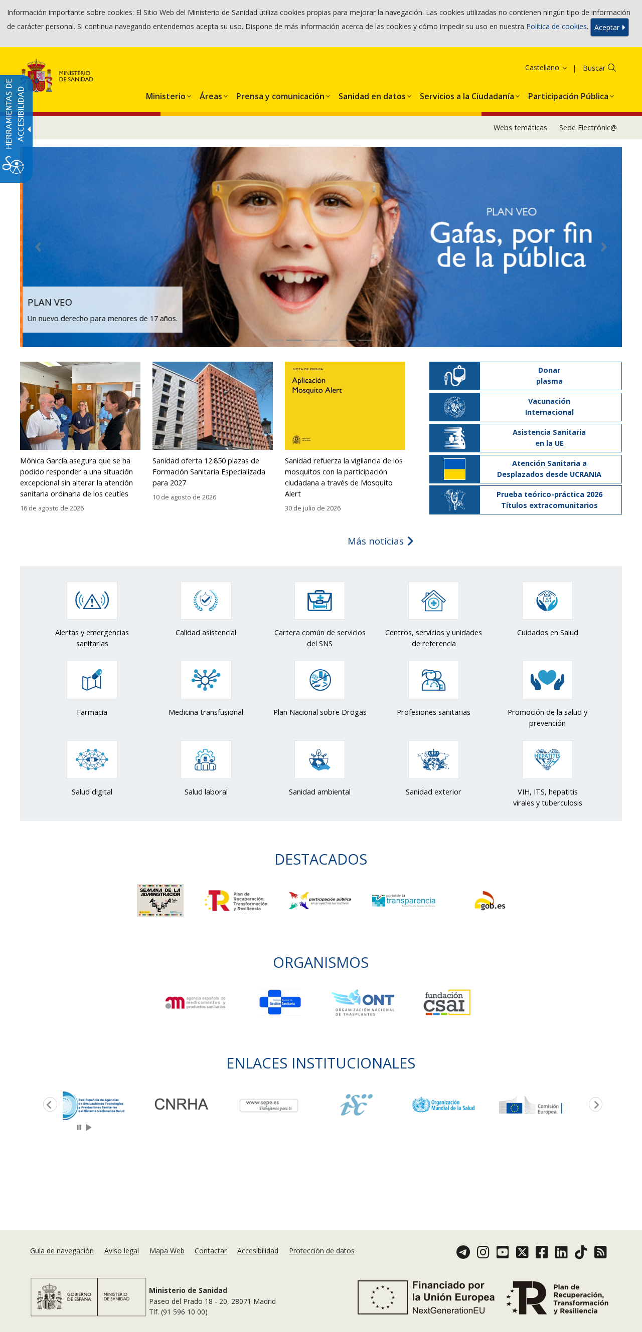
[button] (533, 67)
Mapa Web (167, 1251)
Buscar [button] (594, 68)
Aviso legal (121, 1251)
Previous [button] (48, 1105)
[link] (106, 1105)
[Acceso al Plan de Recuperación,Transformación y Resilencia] (237, 900)
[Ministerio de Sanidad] (57, 77)
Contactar (211, 1251)
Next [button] (594, 1105)
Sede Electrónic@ (588, 127)
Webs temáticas (520, 127)
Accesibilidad (257, 1251)
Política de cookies (556, 26)
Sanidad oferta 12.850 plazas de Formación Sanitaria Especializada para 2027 (208, 471)
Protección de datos (322, 1251)
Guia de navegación (62, 1251)
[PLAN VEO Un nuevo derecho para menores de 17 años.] (321, 246)
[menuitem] (166, 94)
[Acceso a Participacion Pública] (321, 900)
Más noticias (377, 541)
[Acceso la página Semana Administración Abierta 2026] (161, 900)
